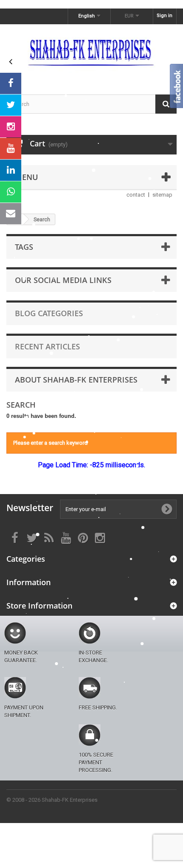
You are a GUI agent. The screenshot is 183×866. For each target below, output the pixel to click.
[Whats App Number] (10, 192)
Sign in (164, 15)
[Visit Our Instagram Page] (10, 126)
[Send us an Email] (10, 213)
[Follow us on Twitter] (10, 105)
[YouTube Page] (10, 148)
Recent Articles (47, 346)
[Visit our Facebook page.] (10, 83)
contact (135, 194)
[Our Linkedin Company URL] (10, 170)
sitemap (162, 194)
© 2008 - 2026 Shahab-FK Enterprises (51, 800)
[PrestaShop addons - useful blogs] (91, 52)
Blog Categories (49, 313)
